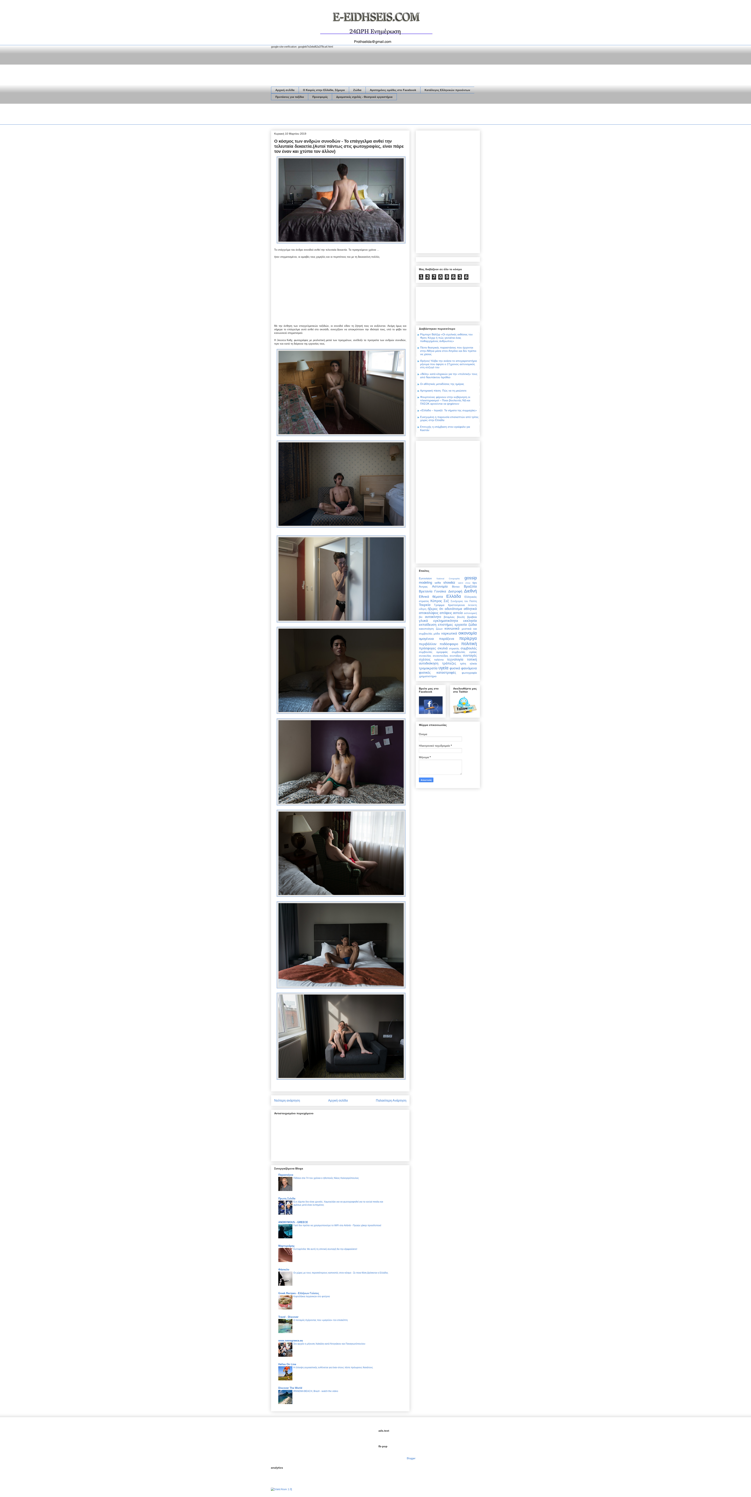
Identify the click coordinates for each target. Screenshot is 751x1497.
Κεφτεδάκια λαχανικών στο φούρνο (311, 1296)
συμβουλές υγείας (464, 652)
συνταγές (470, 655)
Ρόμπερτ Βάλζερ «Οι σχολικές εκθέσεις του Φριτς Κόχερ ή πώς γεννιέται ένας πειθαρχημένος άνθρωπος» (446, 338)
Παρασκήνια (285, 1174)
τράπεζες (449, 663)
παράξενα (446, 639)
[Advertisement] (342, 115)
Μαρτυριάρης (286, 1245)
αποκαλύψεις (428, 613)
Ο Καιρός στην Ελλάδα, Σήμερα (324, 90)
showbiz (449, 582)
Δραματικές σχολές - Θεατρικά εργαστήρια (364, 96)
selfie (438, 582)
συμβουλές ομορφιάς (433, 652)
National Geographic (448, 578)
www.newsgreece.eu (290, 1340)
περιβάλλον (428, 644)
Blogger (411, 1458)
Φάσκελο (283, 1269)
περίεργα (468, 638)
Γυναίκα (440, 591)
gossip (470, 577)
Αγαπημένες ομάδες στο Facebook (393, 90)
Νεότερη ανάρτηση (287, 1100)
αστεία (458, 613)
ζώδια (472, 625)
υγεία (443, 667)
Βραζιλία (470, 586)
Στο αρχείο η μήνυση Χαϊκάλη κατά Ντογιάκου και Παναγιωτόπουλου (329, 1343)
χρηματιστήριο (428, 676)
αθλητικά (470, 609)
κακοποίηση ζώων (431, 628)
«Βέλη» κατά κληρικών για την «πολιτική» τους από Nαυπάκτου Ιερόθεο (448, 375)
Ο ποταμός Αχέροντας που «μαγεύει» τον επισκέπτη (320, 1320)
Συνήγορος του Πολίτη (464, 601)
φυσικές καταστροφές (437, 672)
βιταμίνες (449, 616)
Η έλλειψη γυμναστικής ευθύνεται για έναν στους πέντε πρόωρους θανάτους (333, 1367)
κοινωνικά (452, 628)
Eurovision (425, 578)
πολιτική (469, 643)
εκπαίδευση (427, 625)
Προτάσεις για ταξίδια (289, 96)
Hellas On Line (287, 1364)
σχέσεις (424, 659)
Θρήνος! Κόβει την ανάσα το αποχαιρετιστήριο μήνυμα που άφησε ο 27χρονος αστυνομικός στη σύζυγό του (448, 364)
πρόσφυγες (427, 648)
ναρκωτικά (449, 633)
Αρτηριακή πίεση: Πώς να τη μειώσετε (443, 390)
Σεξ (446, 601)
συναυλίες (425, 655)
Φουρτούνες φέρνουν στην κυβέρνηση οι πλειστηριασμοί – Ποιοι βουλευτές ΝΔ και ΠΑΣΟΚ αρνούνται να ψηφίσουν (445, 400)
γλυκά (423, 621)
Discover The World (290, 1387)
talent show (464, 583)
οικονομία (467, 633)
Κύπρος (436, 601)
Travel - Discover (288, 1316)
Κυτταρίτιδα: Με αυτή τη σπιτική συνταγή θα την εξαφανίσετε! (325, 1249)
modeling (425, 582)
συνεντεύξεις (440, 655)
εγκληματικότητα (445, 621)
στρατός (454, 648)
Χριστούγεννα (456, 605)
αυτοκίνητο (433, 617)
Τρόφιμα (439, 605)
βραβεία (472, 616)
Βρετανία (425, 591)
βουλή (461, 616)
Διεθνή (470, 591)
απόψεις (446, 613)
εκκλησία (470, 621)
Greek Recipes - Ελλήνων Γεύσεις (298, 1293)
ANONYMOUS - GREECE (293, 1222)
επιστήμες (445, 625)
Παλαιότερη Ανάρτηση (391, 1100)
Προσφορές (320, 96)
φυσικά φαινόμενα (463, 668)
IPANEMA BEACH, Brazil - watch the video (315, 1391)
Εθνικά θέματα (431, 597)
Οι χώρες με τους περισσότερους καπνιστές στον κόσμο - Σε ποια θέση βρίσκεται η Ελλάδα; (340, 1272)
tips (475, 582)
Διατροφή (455, 591)
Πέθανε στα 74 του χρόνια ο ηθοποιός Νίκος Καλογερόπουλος (326, 1178)
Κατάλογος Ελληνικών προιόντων (447, 90)
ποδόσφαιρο (449, 644)
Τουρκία (424, 605)
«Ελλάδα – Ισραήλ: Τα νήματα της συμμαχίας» (448, 410)
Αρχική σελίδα (285, 90)
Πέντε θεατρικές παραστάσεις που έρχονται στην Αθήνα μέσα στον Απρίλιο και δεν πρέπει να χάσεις (448, 351)
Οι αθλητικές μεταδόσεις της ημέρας (442, 383)
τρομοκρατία (428, 668)
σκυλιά (442, 648)
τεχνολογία (455, 659)
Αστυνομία (440, 586)
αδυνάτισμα (453, 609)
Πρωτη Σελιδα (286, 1198)
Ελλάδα (453, 596)
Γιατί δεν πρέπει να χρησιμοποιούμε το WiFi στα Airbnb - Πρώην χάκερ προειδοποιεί (337, 1225)
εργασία (461, 625)
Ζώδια (357, 90)
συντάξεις (455, 655)
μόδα (437, 633)
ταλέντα (439, 659)
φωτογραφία (469, 672)
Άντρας (423, 586)
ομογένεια (426, 639)
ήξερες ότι (435, 609)
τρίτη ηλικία (468, 663)
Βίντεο (456, 586)
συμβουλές (469, 648)
